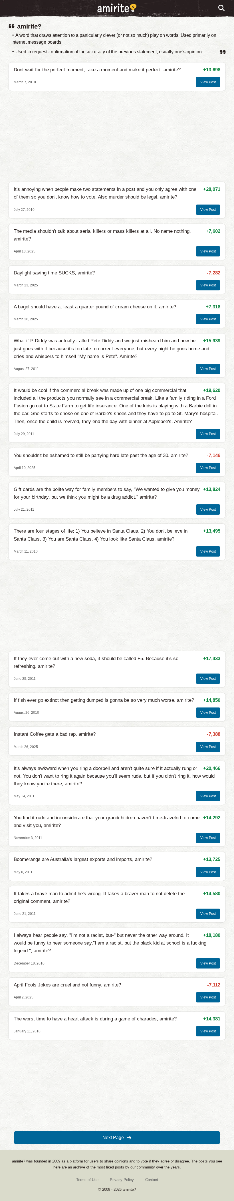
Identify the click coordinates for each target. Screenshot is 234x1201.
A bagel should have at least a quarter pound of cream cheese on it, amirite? (95, 307)
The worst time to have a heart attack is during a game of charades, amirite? (95, 1019)
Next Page (113, 1137)
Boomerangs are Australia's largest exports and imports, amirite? (83, 859)
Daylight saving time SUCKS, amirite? (54, 273)
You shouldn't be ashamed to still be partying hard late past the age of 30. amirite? (101, 455)
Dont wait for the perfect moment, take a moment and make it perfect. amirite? (97, 69)
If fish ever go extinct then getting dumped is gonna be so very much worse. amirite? (104, 700)
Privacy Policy (122, 1180)
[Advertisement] (117, 136)
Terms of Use (87, 1180)
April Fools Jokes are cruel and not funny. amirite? (67, 985)
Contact (151, 1180)
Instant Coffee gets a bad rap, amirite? (55, 734)
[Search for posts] (222, 8)
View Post (208, 82)
